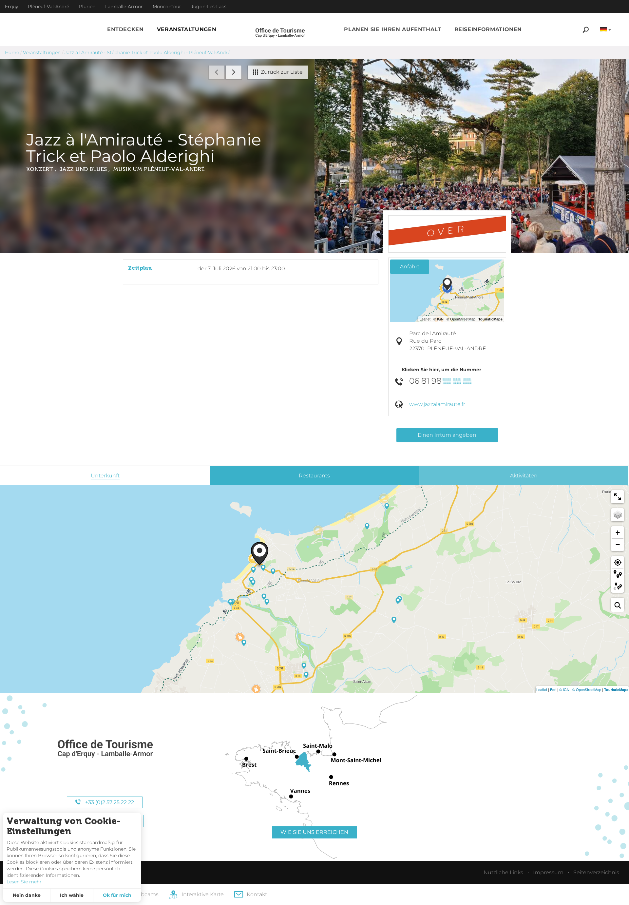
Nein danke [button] (27, 895)
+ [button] (618, 533)
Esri (553, 689)
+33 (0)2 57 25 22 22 (109, 802)
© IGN (564, 689)
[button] (125, 29)
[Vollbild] (617, 497)
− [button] (618, 544)
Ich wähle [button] (72, 895)
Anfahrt (409, 266)
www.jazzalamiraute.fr (437, 404)
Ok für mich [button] (117, 895)
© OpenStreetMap (586, 689)
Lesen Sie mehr (24, 882)
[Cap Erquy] (105, 748)
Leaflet (541, 689)
